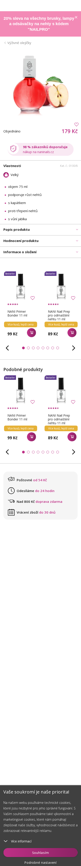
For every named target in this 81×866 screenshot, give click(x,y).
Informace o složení (19, 252)
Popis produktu (16, 229)
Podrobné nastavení (40, 862)
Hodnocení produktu (20, 240)
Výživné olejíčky (19, 43)
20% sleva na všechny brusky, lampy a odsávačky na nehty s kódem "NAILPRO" (39, 24)
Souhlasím (40, 852)
